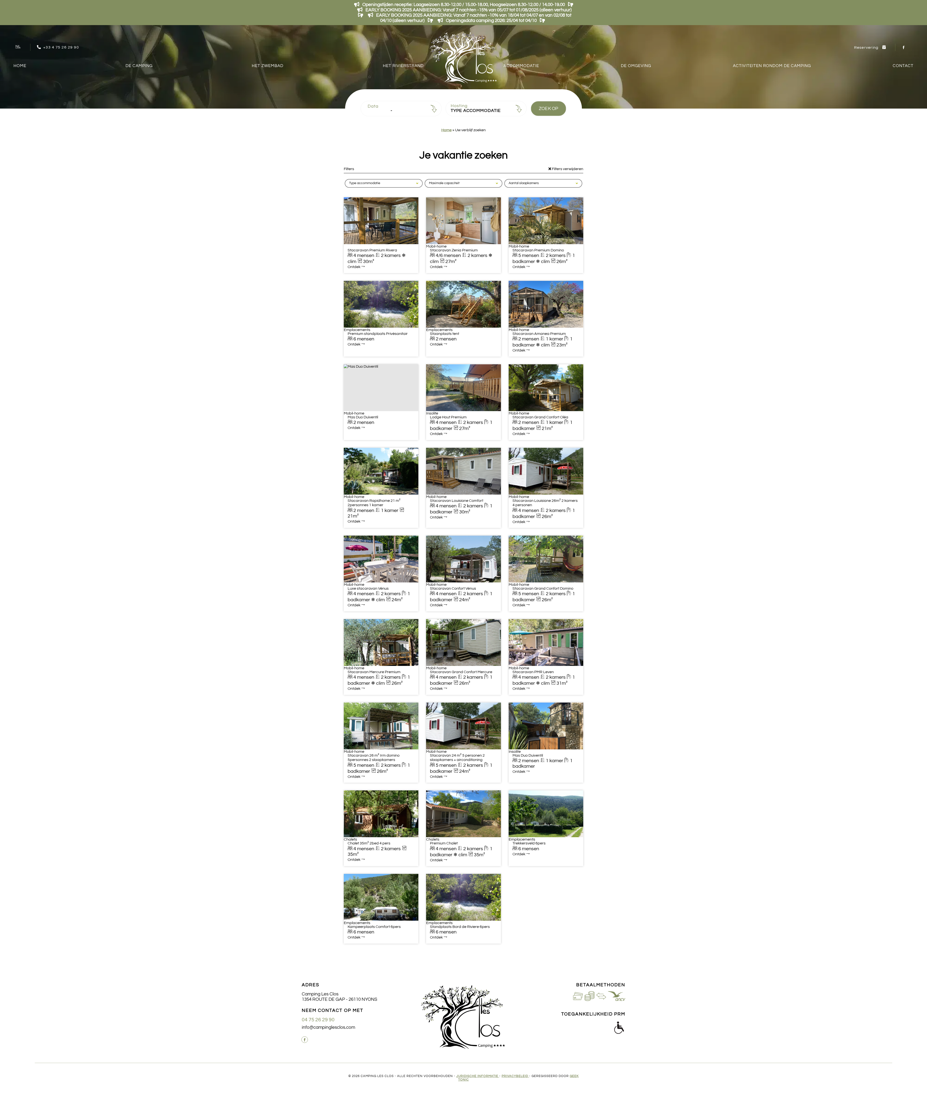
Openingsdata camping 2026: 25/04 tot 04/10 (491, 20)
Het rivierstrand (403, 66)
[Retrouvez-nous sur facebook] (904, 47)
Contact (903, 66)
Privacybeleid (515, 1076)
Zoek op (548, 108)
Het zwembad (267, 66)
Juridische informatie (477, 1076)
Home (20, 66)
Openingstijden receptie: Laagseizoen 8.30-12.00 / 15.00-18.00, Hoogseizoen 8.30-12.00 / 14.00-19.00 (463, 4)
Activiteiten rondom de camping (772, 66)
